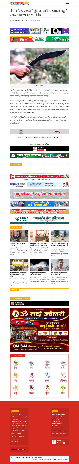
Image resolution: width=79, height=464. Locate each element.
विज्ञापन (23, 458)
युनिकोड (28, 458)
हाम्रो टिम (13, 458)
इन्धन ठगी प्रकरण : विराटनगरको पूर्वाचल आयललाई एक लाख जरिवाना (18, 274)
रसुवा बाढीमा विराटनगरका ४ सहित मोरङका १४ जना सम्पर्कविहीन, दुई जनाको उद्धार (59, 245)
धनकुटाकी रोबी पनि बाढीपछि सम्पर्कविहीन (17, 245)
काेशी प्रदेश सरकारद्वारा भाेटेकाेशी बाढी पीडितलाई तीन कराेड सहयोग (39, 245)
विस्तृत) (22, 430)
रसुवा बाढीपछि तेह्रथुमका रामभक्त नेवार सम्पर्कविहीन (59, 274)
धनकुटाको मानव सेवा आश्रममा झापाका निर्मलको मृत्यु (38, 274)
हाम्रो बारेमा (18, 458)
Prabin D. (66, 459)
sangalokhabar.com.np (36, 458)
